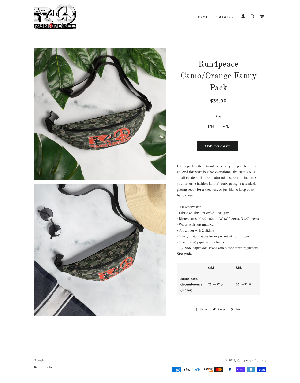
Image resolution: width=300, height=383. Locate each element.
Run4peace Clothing (251, 360)
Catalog (225, 17)
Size (218, 116)
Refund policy (44, 367)
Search (39, 360)
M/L (225, 126)
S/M (211, 126)
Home (202, 17)
